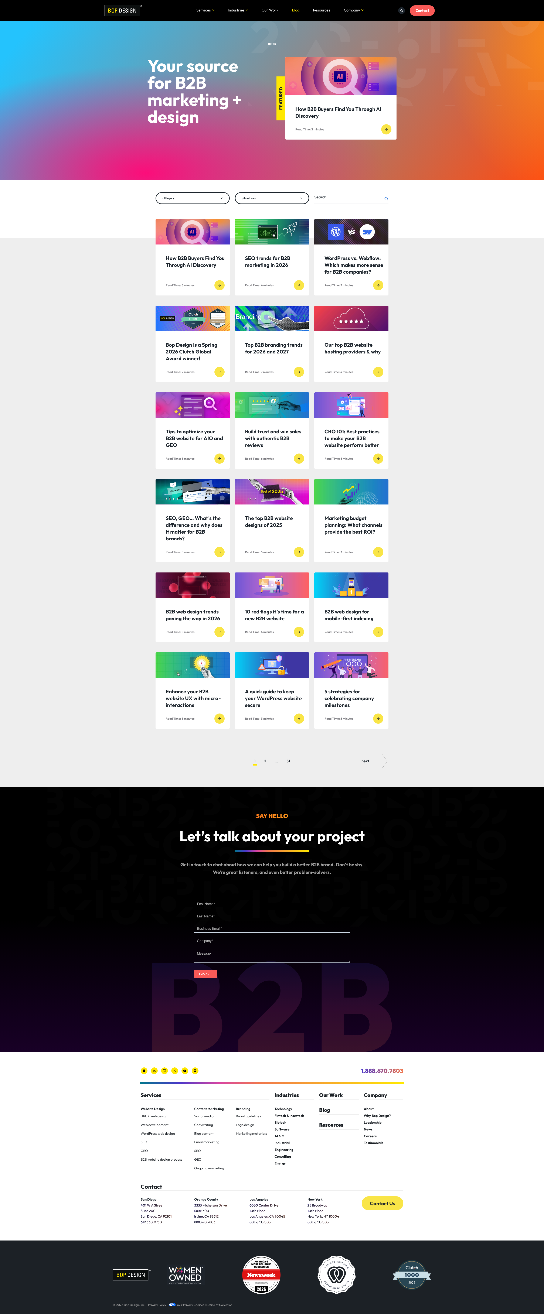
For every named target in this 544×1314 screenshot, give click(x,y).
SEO (144, 1142)
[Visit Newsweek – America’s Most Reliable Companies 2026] (261, 1275)
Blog (295, 10)
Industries (236, 10)
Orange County (206, 1199)
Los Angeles (258, 1199)
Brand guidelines (248, 1116)
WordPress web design (158, 1133)
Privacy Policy (157, 1305)
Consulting (283, 1156)
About (369, 1109)
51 (288, 761)
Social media (204, 1116)
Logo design (245, 1125)
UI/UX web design (154, 1116)
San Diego (148, 1199)
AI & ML (280, 1136)
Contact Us (382, 1203)
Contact (422, 10)
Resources (321, 10)
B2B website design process (161, 1159)
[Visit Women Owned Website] (186, 1275)
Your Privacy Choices (190, 1305)
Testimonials (373, 1143)
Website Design (153, 1109)
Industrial (282, 1143)
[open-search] (401, 10)
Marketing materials (251, 1133)
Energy (280, 1163)
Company (352, 10)
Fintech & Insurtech (289, 1115)
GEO (144, 1151)
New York (315, 1199)
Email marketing (206, 1142)
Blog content (204, 1133)
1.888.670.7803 (382, 1070)
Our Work (270, 10)
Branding (243, 1109)
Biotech (280, 1122)
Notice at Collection (219, 1305)
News (368, 1129)
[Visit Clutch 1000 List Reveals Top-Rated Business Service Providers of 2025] (412, 1275)
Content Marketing (209, 1109)
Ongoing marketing (209, 1168)
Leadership (373, 1122)
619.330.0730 (151, 1222)
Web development (155, 1125)
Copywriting (203, 1125)
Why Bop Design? (377, 1115)
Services (203, 10)
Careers (370, 1136)
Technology (283, 1109)
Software (282, 1129)
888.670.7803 (204, 1222)
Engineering (284, 1149)
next (365, 761)
